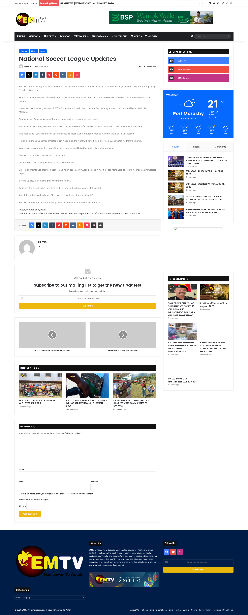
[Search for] (228, 36)
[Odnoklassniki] (70, 75)
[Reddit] (56, 75)
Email (22, 481)
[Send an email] (30, 67)
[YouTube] (214, 3)
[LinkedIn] (35, 75)
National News (147, 610)
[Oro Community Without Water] (52, 335)
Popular (175, 146)
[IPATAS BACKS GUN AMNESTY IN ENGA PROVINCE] (182, 368)
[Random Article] (227, 3)
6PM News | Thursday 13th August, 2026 (213, 305)
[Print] (100, 225)
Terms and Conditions (223, 610)
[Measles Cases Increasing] (123, 335)
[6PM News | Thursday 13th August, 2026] (214, 292)
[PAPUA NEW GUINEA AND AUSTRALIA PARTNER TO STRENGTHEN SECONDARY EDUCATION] (214, 331)
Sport (42, 51)
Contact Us (120, 36)
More (136, 36)
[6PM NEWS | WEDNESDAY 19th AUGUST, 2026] (176, 187)
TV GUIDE (82, 36)
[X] (29, 75)
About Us (134, 610)
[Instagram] (218, 3)
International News (164, 610)
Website (94, 481)
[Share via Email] (93, 225)
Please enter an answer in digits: (34, 499)
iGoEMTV (152, 36)
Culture (186, 610)
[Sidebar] (231, 3)
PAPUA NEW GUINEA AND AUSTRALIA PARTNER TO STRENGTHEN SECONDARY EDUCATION (213, 347)
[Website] (39, 246)
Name (22, 469)
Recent (196, 146)
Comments (220, 146)
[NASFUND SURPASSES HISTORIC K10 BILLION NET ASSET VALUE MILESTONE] (176, 200)
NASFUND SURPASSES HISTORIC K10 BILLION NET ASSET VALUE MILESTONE (104, 3)
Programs (100, 36)
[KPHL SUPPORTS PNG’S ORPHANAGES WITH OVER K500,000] (40, 385)
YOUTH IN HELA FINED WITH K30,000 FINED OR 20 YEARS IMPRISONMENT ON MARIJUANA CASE (182, 347)
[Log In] (223, 3)
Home (22, 36)
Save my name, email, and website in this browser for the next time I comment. (57, 494)
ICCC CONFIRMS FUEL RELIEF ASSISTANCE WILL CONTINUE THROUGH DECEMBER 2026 (86, 403)
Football (24, 51)
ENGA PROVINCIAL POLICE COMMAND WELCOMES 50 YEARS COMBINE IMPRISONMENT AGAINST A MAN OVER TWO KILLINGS (181, 309)
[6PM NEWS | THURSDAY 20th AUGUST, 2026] (176, 175)
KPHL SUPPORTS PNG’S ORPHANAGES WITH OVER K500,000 (38, 402)
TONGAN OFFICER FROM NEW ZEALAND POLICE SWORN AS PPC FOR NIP (205, 211)
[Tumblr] (42, 75)
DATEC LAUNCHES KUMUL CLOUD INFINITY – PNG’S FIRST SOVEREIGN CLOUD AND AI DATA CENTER (206, 160)
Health (178, 610)
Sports (50, 36)
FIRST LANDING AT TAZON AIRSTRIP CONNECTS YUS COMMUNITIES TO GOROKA (131, 403)
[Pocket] (77, 75)
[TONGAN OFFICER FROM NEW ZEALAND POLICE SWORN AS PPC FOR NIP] (176, 213)
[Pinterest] (49, 75)
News (35, 36)
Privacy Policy (205, 610)
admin (26, 67)
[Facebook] (210, 3)
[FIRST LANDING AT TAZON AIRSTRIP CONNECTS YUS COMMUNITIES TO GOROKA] (134, 385)
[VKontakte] (63, 75)
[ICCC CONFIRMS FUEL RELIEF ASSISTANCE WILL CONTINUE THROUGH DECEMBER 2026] (87, 385)
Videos (66, 36)
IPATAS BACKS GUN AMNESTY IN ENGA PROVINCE (182, 380)
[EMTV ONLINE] (40, 19)
